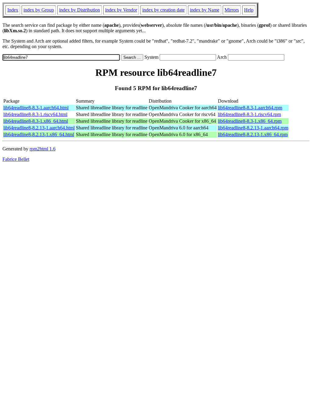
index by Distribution (79, 9)
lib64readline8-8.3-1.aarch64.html (36, 107)
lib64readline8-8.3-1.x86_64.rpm (250, 121)
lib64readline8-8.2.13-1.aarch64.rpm (253, 127)
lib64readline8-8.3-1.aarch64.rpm (250, 107)
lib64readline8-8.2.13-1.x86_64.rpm (253, 134)
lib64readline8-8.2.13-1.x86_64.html (38, 134)
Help (249, 9)
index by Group (38, 9)
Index (12, 9)
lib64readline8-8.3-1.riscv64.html (35, 114)
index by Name (204, 9)
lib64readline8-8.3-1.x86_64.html (35, 121)
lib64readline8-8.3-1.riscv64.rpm (249, 114)
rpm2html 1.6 (42, 148)
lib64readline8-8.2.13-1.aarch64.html (39, 127)
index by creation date (163, 9)
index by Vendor (121, 9)
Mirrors (232, 9)
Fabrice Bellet (15, 159)
